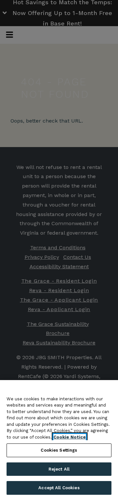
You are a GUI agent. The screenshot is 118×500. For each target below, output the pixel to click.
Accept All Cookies (58, 487)
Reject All (59, 469)
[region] (59, 440)
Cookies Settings (59, 450)
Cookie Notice (69, 437)
